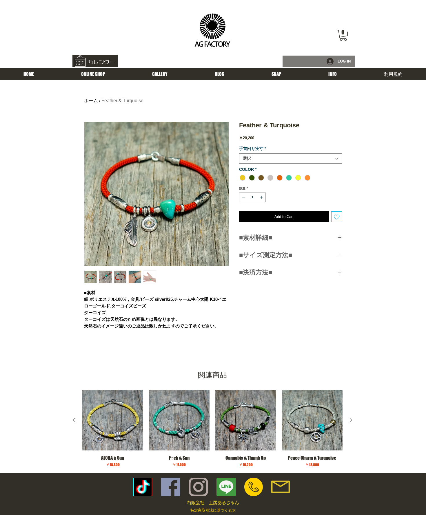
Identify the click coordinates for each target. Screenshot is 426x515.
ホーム (91, 100)
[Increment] (262, 197)
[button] (343, 35)
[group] (212, 429)
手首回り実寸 (252, 148)
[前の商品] (73, 420)
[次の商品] (350, 420)
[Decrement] (243, 197)
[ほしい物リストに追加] (336, 216)
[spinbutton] (252, 197)
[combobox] (290, 158)
